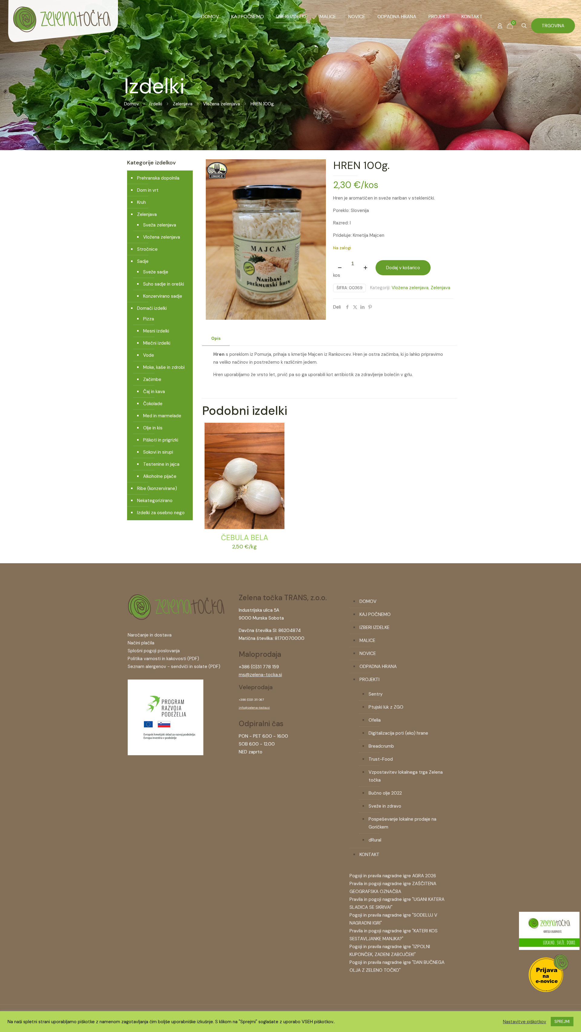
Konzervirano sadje (162, 296)
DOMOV (367, 601)
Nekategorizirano (154, 501)
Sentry (375, 694)
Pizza (148, 319)
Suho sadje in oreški (163, 284)
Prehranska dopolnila (158, 178)
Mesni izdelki (156, 331)
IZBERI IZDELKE (374, 627)
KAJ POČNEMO (375, 614)
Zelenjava (182, 104)
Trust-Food (381, 759)
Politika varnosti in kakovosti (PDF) (163, 659)
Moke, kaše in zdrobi (164, 367)
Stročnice (147, 249)
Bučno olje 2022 (385, 793)
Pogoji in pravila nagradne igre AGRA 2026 (393, 876)
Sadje (143, 261)
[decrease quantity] (340, 268)
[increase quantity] (365, 268)
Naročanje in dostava (150, 635)
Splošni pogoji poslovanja (154, 651)
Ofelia (375, 720)
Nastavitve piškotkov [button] (524, 1021)
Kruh (141, 202)
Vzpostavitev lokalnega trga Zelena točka (406, 776)
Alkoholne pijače (159, 476)
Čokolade (152, 404)
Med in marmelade (162, 416)
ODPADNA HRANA (378, 666)
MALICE (367, 640)
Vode (148, 355)
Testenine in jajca (161, 464)
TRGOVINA (553, 26)
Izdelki (155, 104)
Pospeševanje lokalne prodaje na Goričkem (402, 823)
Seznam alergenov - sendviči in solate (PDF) (174, 666)
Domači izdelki (152, 308)
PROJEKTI (369, 679)
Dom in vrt (148, 190)
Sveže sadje (155, 272)
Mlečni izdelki (156, 343)
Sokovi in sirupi (158, 452)
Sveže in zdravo (385, 806)
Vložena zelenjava (221, 104)
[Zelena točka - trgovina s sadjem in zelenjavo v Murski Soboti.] (63, 30)
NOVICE (367, 653)
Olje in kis (152, 428)
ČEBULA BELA (244, 537)
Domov (131, 104)
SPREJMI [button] (562, 1021)
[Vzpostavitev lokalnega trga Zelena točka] (165, 754)
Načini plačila (141, 643)
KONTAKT (369, 855)
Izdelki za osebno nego (161, 513)
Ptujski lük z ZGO (386, 707)
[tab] (216, 339)
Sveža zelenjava (159, 225)
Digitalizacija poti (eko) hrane (398, 733)
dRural (375, 840)
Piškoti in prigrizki (160, 440)
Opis (216, 338)
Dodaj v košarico (403, 268)
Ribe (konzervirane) (157, 488)
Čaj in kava (154, 392)
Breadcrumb (381, 746)
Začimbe (152, 379)
